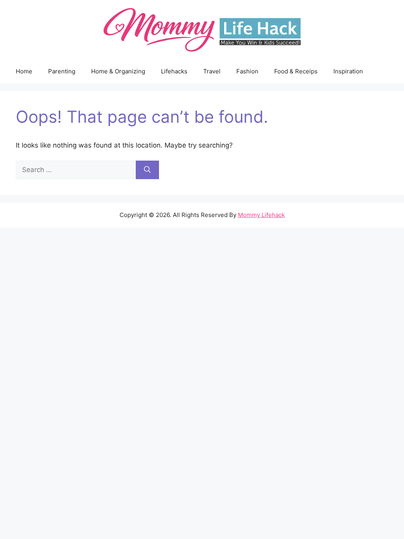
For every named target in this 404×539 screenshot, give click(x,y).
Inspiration (348, 71)
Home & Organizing (118, 71)
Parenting (61, 71)
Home (24, 71)
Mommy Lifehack (261, 215)
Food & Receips (296, 71)
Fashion (247, 71)
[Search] (147, 170)
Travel (212, 71)
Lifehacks (174, 71)
